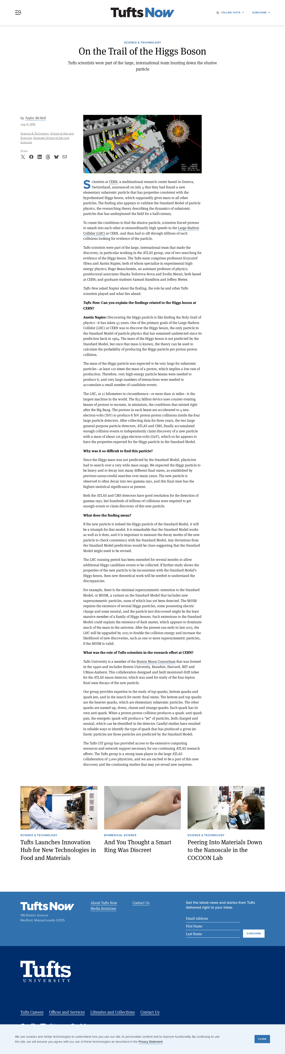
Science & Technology (142, 42)
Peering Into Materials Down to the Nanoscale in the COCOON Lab (225, 850)
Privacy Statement (151, 1041)
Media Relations (103, 908)
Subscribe (259, 12)
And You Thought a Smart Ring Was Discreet (137, 846)
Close (262, 1039)
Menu (19, 12)
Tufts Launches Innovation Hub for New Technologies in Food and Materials (58, 850)
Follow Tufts (231, 12)
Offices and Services (67, 1012)
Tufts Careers (31, 1012)
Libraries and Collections (112, 1012)
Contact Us (141, 902)
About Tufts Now (104, 902)
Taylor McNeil (35, 118)
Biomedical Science (120, 835)
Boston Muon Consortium (156, 661)
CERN (113, 181)
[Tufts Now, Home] (142, 12)
